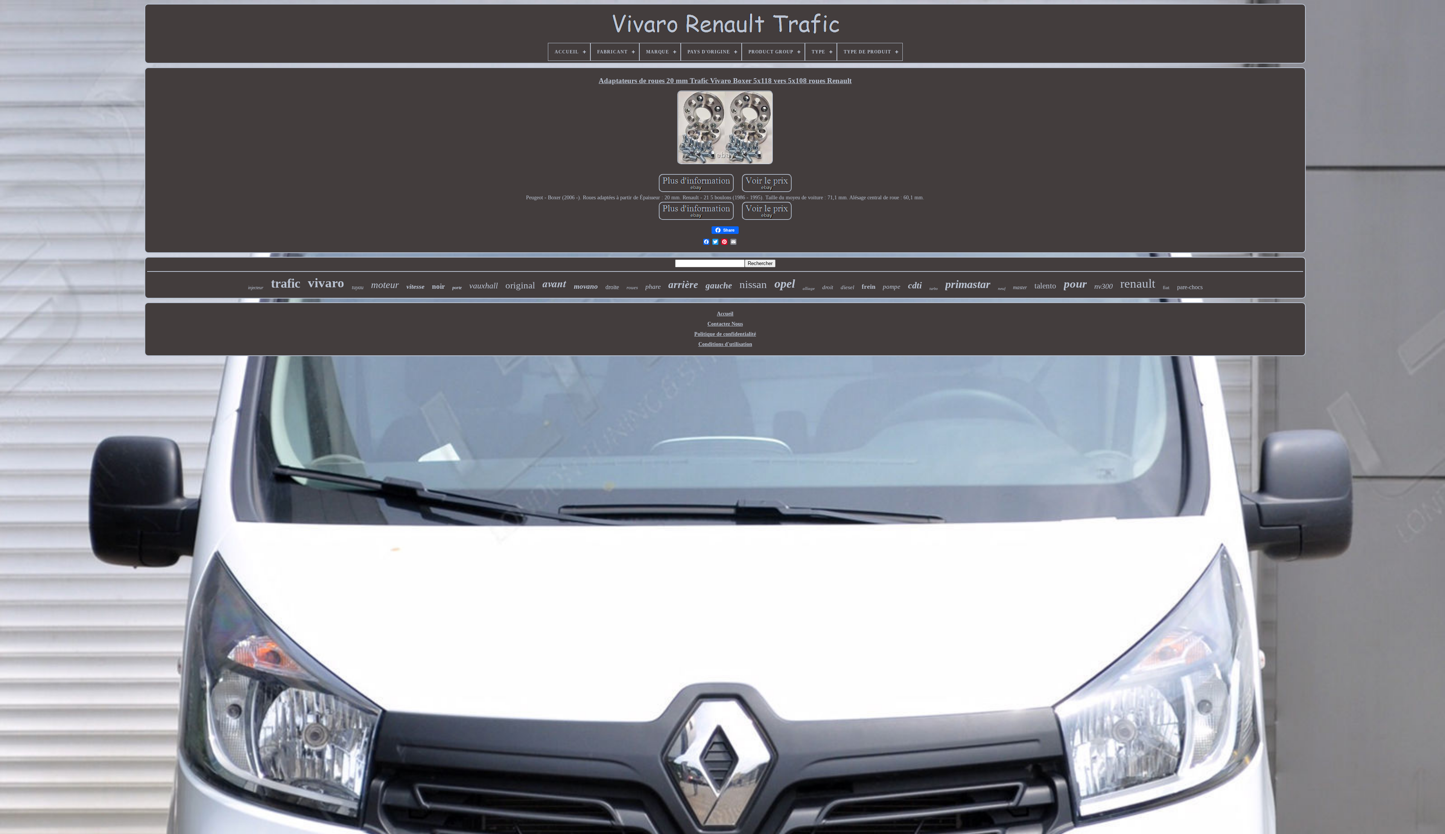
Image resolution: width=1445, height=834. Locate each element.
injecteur (255, 287)
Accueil (725, 314)
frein (868, 286)
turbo (933, 289)
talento (1045, 285)
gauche (719, 285)
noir (438, 286)
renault (1137, 283)
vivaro (326, 283)
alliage (809, 288)
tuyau (358, 287)
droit (827, 287)
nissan (753, 284)
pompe (891, 286)
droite (612, 287)
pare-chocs (1190, 287)
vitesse (415, 286)
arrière (683, 284)
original (520, 285)
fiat (1166, 287)
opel (784, 283)
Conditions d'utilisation (725, 344)
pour (1075, 283)
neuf (1001, 288)
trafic (285, 283)
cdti (915, 285)
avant (554, 283)
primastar (967, 284)
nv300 (1103, 286)
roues (632, 287)
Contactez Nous (725, 324)
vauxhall (483, 285)
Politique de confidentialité (725, 334)
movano (586, 286)
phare (653, 286)
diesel (847, 287)
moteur (385, 284)
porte (457, 287)
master (1020, 287)
